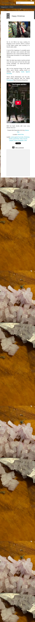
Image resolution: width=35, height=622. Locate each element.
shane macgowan (19, 140)
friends (11, 139)
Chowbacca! (10, 80)
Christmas (26, 137)
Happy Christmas (18, 16)
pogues (12, 140)
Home (11, 7)
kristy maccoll (23, 139)
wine (25, 140)
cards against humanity (17, 137)
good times (16, 139)
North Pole (21, 134)
